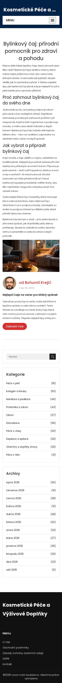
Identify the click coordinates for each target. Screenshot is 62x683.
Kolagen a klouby (31, 391)
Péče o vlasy (31, 431)
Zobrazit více (14, 326)
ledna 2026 (31, 538)
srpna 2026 (31, 482)
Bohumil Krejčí (38, 282)
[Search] (52, 357)
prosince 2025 (31, 546)
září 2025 (31, 569)
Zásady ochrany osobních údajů (23, 653)
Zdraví (31, 415)
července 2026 (31, 490)
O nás (6, 642)
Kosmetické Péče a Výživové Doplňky (31, 10)
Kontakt (7, 664)
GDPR (6, 658)
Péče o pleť (31, 383)
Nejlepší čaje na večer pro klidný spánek (30, 295)
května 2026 (31, 506)
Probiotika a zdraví (31, 407)
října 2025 (31, 562)
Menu (10, 20)
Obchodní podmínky (16, 647)
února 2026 (31, 530)
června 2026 (31, 498)
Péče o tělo (31, 454)
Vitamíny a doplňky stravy (31, 447)
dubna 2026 (31, 514)
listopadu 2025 (31, 554)
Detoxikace (31, 423)
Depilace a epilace (31, 439)
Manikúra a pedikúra (31, 399)
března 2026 (31, 522)
